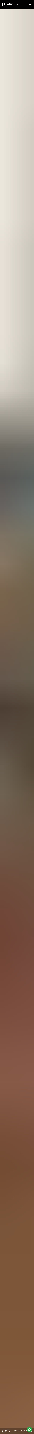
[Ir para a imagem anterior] (4, 1430)
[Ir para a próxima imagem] (8, 1430)
